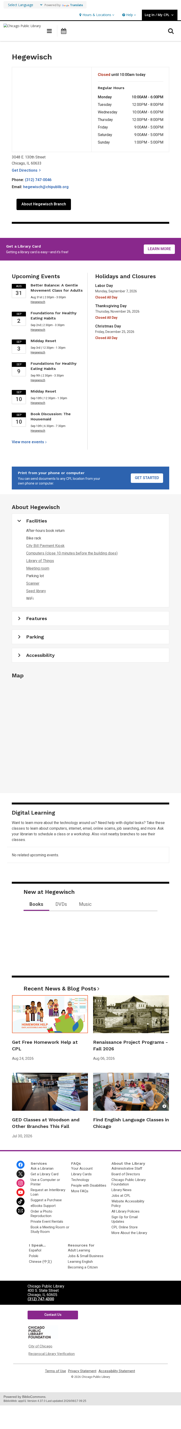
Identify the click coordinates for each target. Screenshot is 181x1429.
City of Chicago (40, 1346)
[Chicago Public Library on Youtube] (20, 1192)
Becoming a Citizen (83, 1267)
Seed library (36, 591)
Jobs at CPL (121, 1195)
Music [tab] (85, 904)
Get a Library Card (44, 1174)
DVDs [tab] (61, 904)
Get (27, 170)
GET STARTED (147, 478)
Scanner (32, 583)
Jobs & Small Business (85, 1256)
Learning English (80, 1261)
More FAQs (79, 1191)
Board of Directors (125, 1174)
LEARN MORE (159, 249)
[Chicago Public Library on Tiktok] (20, 1201)
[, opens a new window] (43, 1338)
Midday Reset (43, 341)
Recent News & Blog (60, 988)
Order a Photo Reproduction (41, 1213)
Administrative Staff (126, 1168)
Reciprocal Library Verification (52, 1354)
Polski (33, 1256)
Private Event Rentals (47, 1221)
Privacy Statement (82, 1371)
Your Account (82, 1168)
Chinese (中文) (40, 1261)
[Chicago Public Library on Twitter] (20, 1174)
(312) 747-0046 (38, 180)
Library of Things (40, 561)
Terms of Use (55, 1371)
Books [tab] (36, 904)
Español (35, 1250)
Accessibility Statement (117, 1371)
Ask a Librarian (42, 1168)
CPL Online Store (124, 1227)
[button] (96, 15)
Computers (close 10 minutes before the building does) (72, 553)
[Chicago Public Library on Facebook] (20, 1165)
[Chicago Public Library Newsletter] (20, 1211)
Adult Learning (79, 1250)
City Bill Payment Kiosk (45, 545)
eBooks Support (43, 1206)
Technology (80, 1180)
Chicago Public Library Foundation (128, 1182)
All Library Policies (125, 1211)
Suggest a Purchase (46, 1200)
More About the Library (129, 1233)
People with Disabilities (88, 1185)
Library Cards (81, 1174)
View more (28, 442)
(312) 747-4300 (41, 1299)
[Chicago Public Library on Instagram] (20, 1183)
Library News (121, 1190)
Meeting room (37, 568)
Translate (76, 5)
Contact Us (53, 1315)
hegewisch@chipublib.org (46, 187)
